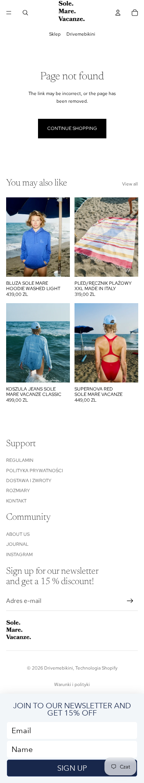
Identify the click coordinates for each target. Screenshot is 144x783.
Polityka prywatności (34, 471)
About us (18, 534)
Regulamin (19, 460)
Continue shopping (72, 128)
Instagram (19, 555)
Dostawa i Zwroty (28, 481)
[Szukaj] (25, 12)
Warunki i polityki (72, 684)
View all (130, 184)
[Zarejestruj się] (130, 601)
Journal (17, 544)
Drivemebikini (80, 34)
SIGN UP (72, 768)
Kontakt (16, 501)
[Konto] (117, 12)
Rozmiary (18, 491)
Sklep (55, 34)
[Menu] (9, 12)
